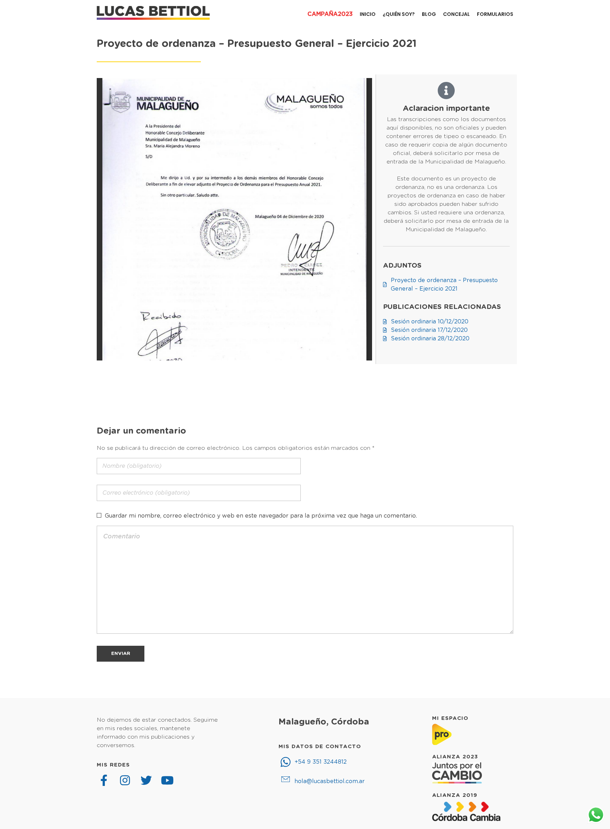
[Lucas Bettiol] (153, 13)
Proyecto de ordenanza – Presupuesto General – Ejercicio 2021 (257, 44)
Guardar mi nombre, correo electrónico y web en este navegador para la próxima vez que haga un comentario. (261, 516)
